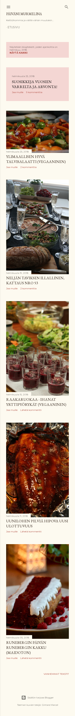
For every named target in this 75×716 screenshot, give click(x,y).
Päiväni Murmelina (24, 14)
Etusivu (14, 27)
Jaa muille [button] (17, 92)
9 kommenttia (34, 92)
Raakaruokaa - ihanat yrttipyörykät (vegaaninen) (36, 402)
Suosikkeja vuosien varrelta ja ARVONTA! (34, 84)
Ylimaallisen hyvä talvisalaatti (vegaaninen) (36, 159)
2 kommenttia (28, 167)
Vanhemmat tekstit (56, 673)
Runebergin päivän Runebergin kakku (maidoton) (26, 647)
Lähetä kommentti (31, 410)
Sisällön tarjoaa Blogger (41, 697)
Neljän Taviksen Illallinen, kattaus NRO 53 (35, 280)
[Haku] (66, 6)
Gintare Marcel (50, 704)
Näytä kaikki (19, 52)
